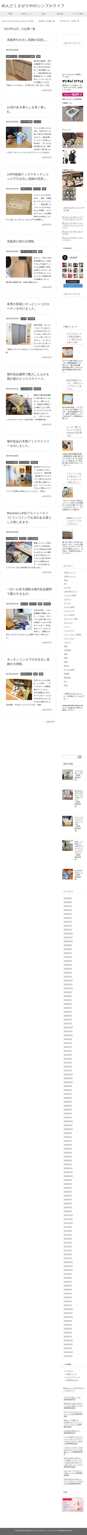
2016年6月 (68, 1285)
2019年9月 (68, 1133)
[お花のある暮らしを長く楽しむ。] (19, 146)
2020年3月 (68, 1109)
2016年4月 (68, 1293)
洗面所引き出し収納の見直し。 (28, 39)
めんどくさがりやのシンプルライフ (33, 5)
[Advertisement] (74, 59)
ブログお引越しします (72, 1397)
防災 (65, 685)
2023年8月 (68, 949)
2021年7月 (68, 1047)
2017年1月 (68, 1258)
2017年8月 (68, 1231)
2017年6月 (68, 1239)
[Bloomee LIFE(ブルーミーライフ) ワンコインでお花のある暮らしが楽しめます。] (19, 561)
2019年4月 (68, 1152)
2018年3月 (68, 1203)
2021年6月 (68, 1051)
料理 (65, 662)
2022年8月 (68, 996)
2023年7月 (68, 953)
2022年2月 (68, 1019)
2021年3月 (68, 1062)
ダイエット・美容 (71, 619)
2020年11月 (68, 1078)
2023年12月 (68, 933)
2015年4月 (68, 1325)
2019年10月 (68, 1129)
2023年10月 (68, 941)
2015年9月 (68, 1321)
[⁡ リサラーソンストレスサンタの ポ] (70, 270)
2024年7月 (68, 906)
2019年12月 (68, 1121)
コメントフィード (73, 1377)
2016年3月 (68, 1297)
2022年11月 (68, 984)
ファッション (69, 638)
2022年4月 (68, 1012)
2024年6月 (68, 910)
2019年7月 (68, 1141)
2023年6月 (68, 957)
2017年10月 (68, 1223)
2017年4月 (68, 1246)
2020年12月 (68, 1074)
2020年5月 (68, 1102)
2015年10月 (68, 1317)
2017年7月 (68, 1235)
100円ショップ (26, 14)
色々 (65, 681)
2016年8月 (68, 1278)
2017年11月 (68, 1219)
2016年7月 (68, 1282)
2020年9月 (68, 1086)
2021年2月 (68, 1066)
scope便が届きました (72, 1431)
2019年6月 (68, 1145)
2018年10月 (68, 1176)
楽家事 (66, 674)
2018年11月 (68, 1172)
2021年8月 (68, 1043)
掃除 (40, 251)
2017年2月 (68, 1254)
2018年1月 (68, 1211)
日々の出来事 (32, 538)
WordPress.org (72, 1380)
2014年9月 (68, 1348)
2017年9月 (68, 1227)
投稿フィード (72, 1374)
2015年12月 (68, 1309)
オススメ (23, 538)
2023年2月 (68, 972)
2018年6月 (68, 1192)
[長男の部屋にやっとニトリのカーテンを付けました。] (19, 343)
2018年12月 (68, 1168)
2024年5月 (68, 914)
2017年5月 (68, 1242)
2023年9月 (68, 945)
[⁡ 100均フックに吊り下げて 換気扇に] (81, 265)
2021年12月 (68, 1027)
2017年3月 (68, 1250)
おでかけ (67, 587)
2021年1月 (68, 1070)
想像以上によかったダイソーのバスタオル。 (74, 521)
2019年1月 (68, 1164)
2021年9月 (68, 1039)
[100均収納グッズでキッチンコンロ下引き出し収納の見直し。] (19, 213)
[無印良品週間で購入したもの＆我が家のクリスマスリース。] (19, 413)
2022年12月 (68, 980)
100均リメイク (69, 576)
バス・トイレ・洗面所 (26, 56)
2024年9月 (68, 898)
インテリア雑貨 (77, 14)
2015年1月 (68, 1336)
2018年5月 (68, 1196)
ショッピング (24, 462)
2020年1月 (68, 1117)
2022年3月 (68, 1016)
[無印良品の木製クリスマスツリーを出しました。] (19, 485)
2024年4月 (68, 918)
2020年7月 (68, 1094)
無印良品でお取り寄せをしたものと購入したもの (79, 795)
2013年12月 (68, 1352)
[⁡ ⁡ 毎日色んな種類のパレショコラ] (64, 265)
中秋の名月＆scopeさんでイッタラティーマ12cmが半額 (73, 1481)
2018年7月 (68, 1188)
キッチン (37, 189)
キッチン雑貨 (69, 607)
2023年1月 (68, 976)
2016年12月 (68, 1262)
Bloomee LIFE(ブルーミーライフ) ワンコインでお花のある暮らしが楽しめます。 (29, 517)
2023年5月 (68, 961)
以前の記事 (50, 721)
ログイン (70, 1371)
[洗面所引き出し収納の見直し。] (19, 79)
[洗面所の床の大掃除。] (19, 276)
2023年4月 (68, 965)
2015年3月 (68, 1329)
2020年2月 (68, 1113)
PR (65, 584)
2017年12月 (68, 1215)
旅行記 (66, 666)
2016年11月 (68, 1266)
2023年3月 (68, 969)
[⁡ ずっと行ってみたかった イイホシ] (64, 276)
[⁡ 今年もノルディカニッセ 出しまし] (70, 276)
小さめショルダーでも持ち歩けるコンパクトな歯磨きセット (73, 1450)
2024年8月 (68, 902)
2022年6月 (68, 1004)
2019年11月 (68, 1125)
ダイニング (68, 623)
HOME (10, 14)
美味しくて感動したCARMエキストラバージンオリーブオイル (73, 1422)
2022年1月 (68, 1023)
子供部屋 (31, 318)
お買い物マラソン (71, 591)
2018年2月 (68, 1207)
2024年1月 (68, 929)
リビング (37, 122)
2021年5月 (68, 1055)
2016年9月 (68, 1274)
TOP (17, 21)
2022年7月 (68, 1000)
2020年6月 (68, 1098)
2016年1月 (68, 1305)
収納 (43, 14)
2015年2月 (68, 1332)
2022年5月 (68, 1008)
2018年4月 (68, 1199)
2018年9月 (68, 1180)
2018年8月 (68, 1184)
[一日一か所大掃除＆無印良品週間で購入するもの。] (19, 628)
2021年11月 (68, 1031)
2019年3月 (68, 1156)
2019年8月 (68, 1137)
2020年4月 (68, 1106)
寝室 (65, 654)
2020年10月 (68, 1082)
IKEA (66, 580)
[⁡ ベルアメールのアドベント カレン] (75, 270)
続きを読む (47, 90)
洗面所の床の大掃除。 (22, 241)
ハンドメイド (69, 631)
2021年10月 (68, 1035)
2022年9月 (68, 992)
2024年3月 (68, 922)
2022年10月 (68, 988)
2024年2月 (68, 926)
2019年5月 (68, 1149)
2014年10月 (68, 1344)
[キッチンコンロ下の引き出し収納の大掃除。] (19, 698)
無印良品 (60, 14)
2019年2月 (68, 1160)
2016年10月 (68, 1270)
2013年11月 (68, 1356)
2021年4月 (68, 1059)
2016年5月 (68, 1289)
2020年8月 (68, 1090)
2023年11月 (68, 937)
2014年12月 (68, 1340)
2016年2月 (68, 1301)
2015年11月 (68, 1313)
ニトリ (23, 318)
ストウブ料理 (69, 615)
